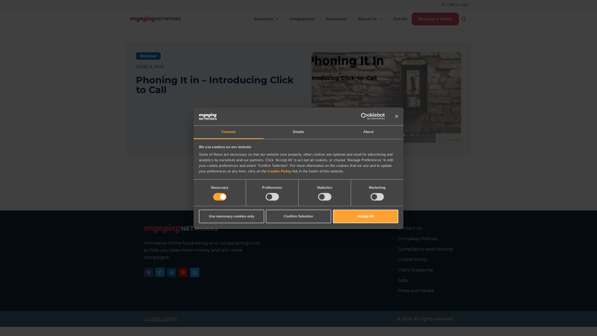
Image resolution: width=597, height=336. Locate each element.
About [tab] (368, 132)
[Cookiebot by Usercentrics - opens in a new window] (364, 116)
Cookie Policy (279, 171)
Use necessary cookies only (231, 216)
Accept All (365, 216)
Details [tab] (298, 132)
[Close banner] (396, 116)
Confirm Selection (298, 216)
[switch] (272, 197)
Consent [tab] (229, 132)
